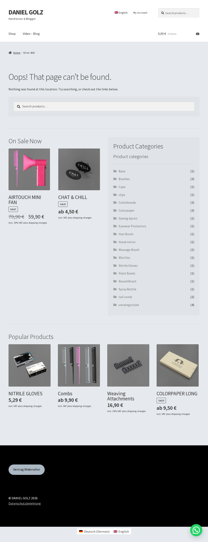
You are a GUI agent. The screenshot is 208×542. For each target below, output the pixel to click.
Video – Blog (31, 34)
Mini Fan (124, 258)
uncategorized (129, 305)
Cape (122, 187)
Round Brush (127, 281)
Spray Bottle (127, 289)
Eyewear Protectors (132, 226)
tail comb (125, 297)
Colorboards (127, 202)
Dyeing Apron (128, 218)
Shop (12, 34)
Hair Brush (126, 234)
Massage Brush (129, 250)
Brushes (124, 179)
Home (16, 53)
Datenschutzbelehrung (25, 503)
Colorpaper (126, 210)
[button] (196, 530)
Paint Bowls (127, 273)
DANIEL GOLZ (26, 12)
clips (122, 195)
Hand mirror (127, 242)
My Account (140, 12)
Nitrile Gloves (128, 265)
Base (122, 171)
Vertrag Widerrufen (26, 469)
